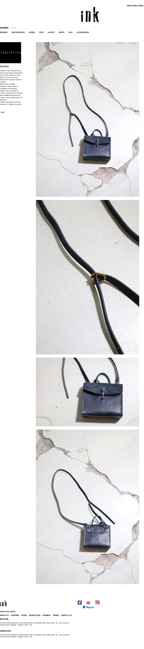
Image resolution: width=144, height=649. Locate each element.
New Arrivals (18, 32)
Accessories (83, 32)
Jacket (51, 32)
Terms (56, 615)
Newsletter (34, 615)
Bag (70, 32)
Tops (41, 32)
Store (24, 615)
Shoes (32, 32)
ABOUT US (4, 615)
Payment (47, 615)
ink (90, 14)
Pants (61, 32)
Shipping (15, 615)
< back (2, 112)
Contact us (66, 615)
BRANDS (3, 32)
